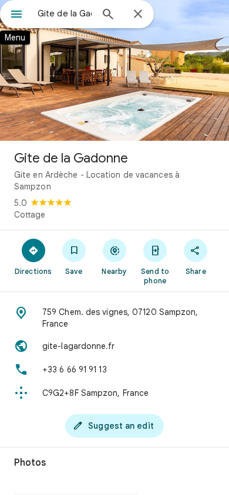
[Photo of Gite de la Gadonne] (114, 70)
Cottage (29, 214)
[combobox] (65, 13)
